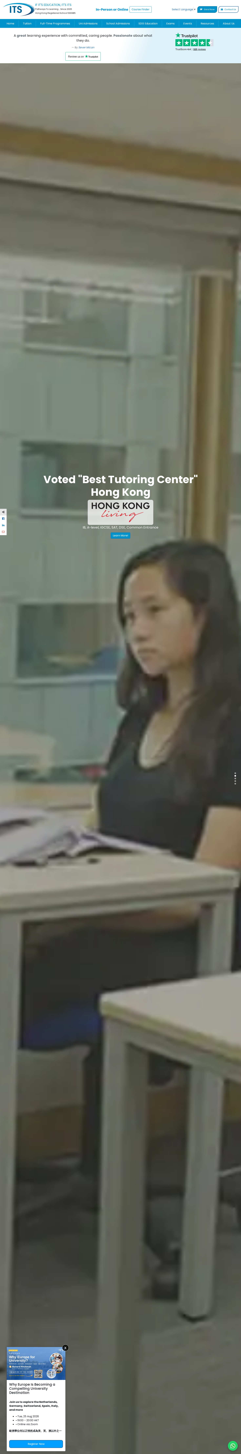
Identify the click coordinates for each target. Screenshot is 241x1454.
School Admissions (118, 23)
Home (10, 23)
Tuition (27, 23)
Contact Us (230, 9)
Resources (207, 23)
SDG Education (148, 23)
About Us (228, 23)
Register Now (36, 1444)
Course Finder (141, 9)
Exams (170, 23)
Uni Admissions (88, 23)
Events (187, 23)
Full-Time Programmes (55, 23)
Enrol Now (209, 9)
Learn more (72, 552)
